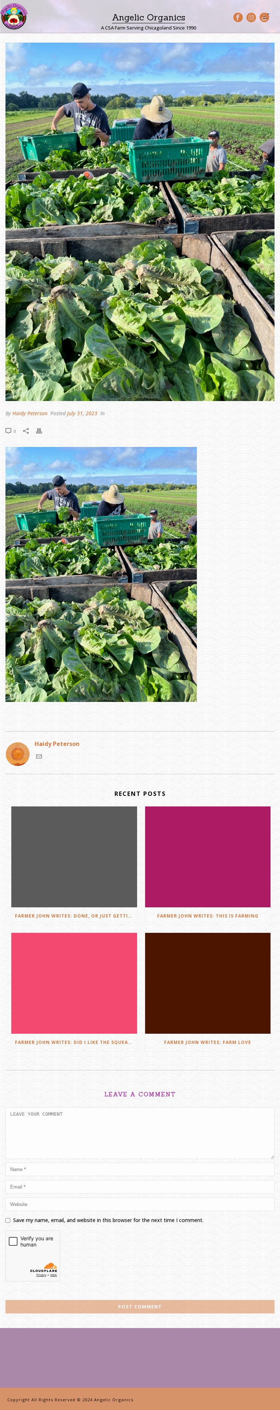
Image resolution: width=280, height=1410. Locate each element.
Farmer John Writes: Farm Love (207, 1042)
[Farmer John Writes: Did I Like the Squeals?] (74, 983)
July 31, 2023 (82, 413)
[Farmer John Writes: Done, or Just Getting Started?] (74, 856)
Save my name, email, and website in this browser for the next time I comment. (108, 1220)
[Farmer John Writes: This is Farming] (208, 856)
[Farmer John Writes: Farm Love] (208, 983)
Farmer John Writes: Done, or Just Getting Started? (76, 916)
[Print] (42, 431)
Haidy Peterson (29, 413)
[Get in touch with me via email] (39, 757)
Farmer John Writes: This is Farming (207, 916)
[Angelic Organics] (14, 16)
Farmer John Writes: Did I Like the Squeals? (75, 1042)
